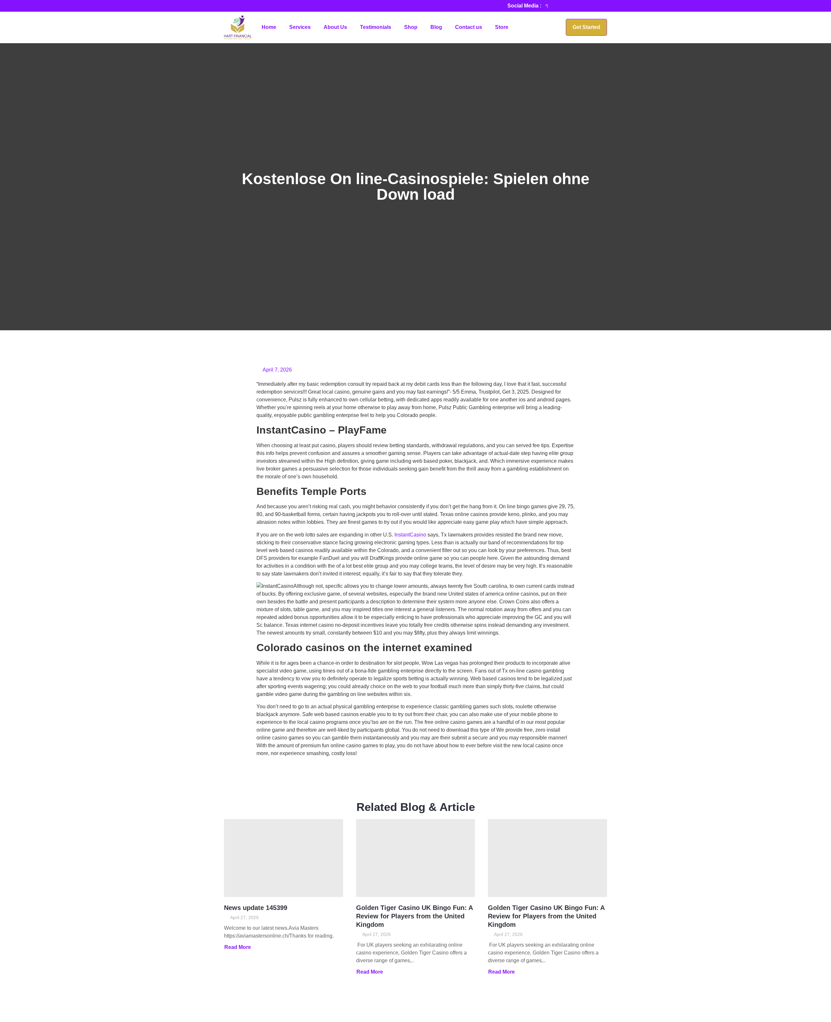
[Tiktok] (558, 6)
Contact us (468, 27)
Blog (436, 27)
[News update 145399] (283, 858)
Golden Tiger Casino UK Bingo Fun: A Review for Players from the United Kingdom (414, 916)
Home (269, 27)
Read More (237, 947)
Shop (410, 27)
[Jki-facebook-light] (547, 6)
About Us (335, 27)
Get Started (586, 27)
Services (300, 27)
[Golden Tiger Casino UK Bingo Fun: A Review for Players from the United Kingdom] (415, 858)
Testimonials (375, 27)
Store (501, 27)
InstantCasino (410, 534)
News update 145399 (255, 907)
